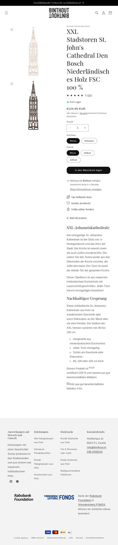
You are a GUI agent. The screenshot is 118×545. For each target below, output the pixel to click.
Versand (83, 113)
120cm (73, 160)
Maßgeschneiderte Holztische (70, 473)
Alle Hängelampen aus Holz (43, 440)
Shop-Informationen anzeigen (85, 189)
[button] (6, 12)
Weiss (73, 141)
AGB (71, 538)
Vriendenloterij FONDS (91, 504)
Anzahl (70, 122)
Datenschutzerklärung (56, 538)
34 (89, 95)
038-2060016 (95, 452)
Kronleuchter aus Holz (43, 476)
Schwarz (89, 141)
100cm (87, 153)
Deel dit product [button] (78, 218)
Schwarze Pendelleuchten (42, 451)
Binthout (24, 538)
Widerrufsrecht (37, 538)
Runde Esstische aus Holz (69, 440)
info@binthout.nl (96, 447)
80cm (73, 153)
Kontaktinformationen (95, 538)
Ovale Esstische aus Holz (69, 462)
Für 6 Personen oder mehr (69, 451)
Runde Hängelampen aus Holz (43, 464)
